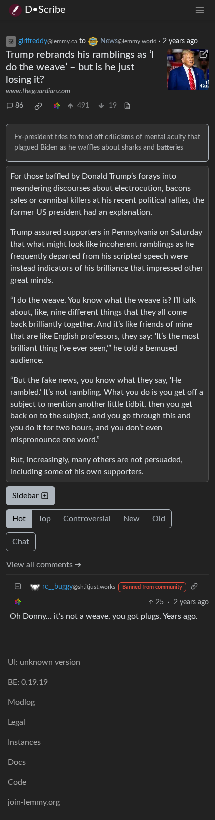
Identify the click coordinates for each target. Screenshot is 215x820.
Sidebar (25, 496)
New (132, 519)
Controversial (87, 519)
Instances (24, 742)
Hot (19, 519)
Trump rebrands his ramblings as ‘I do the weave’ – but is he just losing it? (80, 67)
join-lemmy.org (34, 802)
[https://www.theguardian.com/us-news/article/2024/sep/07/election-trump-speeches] (189, 70)
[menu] (200, 10)
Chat (21, 542)
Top (44, 519)
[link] (38, 106)
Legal (17, 722)
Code (17, 782)
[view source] (128, 106)
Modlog (21, 702)
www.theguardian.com (38, 91)
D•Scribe (45, 10)
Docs (17, 762)
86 (20, 105)
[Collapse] (18, 587)
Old (159, 519)
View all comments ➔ (44, 565)
